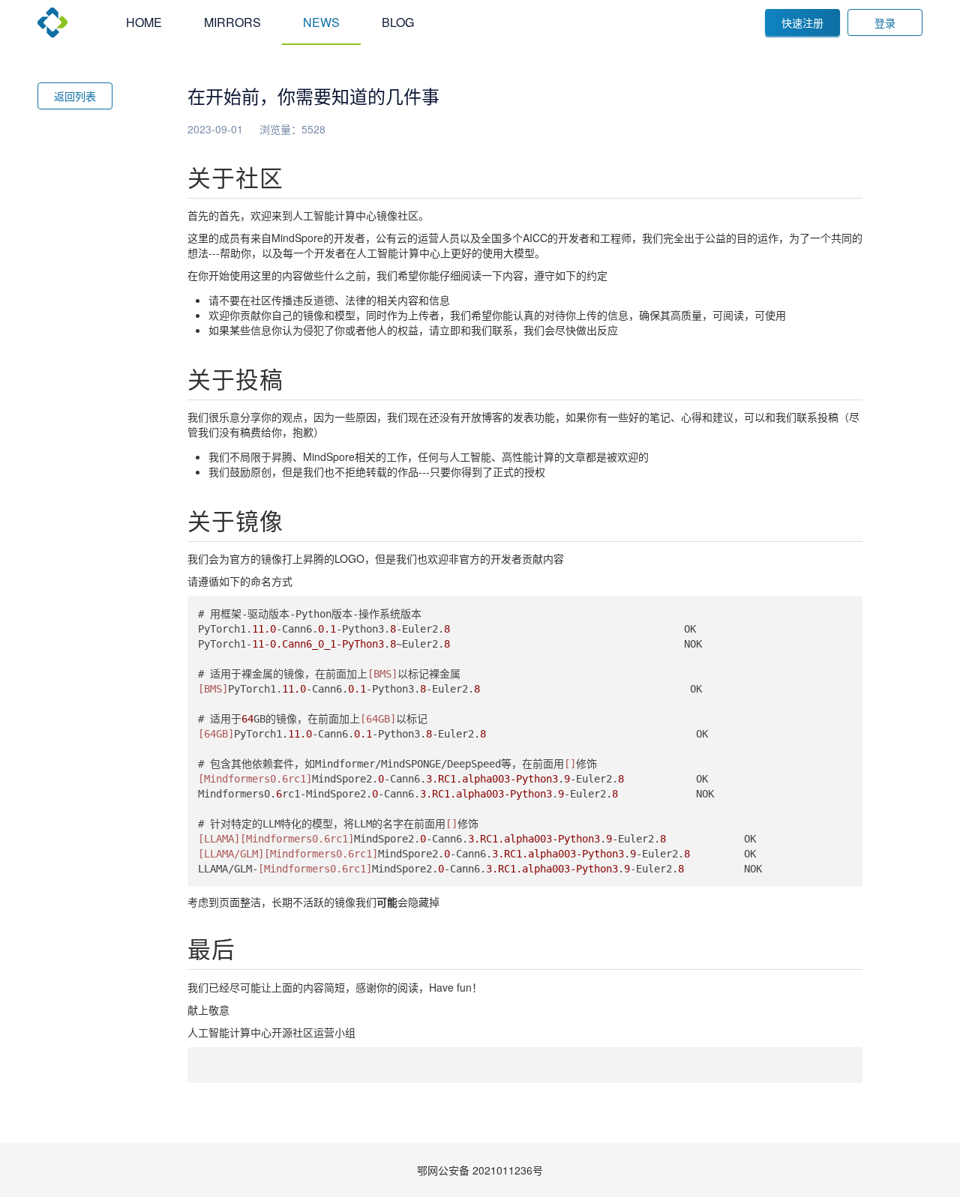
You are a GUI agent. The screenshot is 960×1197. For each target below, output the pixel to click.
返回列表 (75, 95)
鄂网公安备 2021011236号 (480, 1170)
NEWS (321, 22)
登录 (885, 22)
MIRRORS (232, 22)
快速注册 (803, 22)
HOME (144, 22)
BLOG (398, 22)
